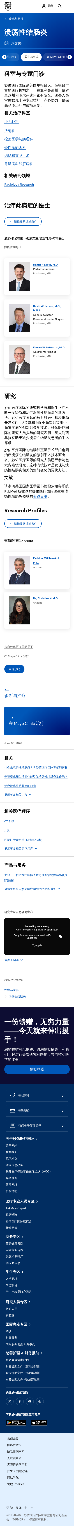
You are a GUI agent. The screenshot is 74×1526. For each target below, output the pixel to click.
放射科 (9, 131)
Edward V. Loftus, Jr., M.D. (49, 347)
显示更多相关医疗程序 (18, 848)
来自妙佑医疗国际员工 (18, 647)
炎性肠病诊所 (15, 147)
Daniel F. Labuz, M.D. (45, 264)
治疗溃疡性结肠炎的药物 (20, 786)
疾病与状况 (16, 18)
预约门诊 (16, 43)
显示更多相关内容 (15, 794)
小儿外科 (11, 121)
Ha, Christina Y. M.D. (45, 598)
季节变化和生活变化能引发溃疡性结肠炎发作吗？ (36, 776)
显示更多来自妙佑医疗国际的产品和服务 (30, 889)
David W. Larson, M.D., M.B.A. (47, 308)
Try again (37, 945)
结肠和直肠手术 (16, 155)
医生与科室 (31, 56)
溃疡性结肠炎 (25, 32)
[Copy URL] (60, 936)
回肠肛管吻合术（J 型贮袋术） (24, 840)
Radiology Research (19, 184)
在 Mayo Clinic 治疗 (16, 656)
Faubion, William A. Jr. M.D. (46, 560)
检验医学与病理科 (18, 139)
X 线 (7, 830)
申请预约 (14, 669)
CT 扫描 (9, 821)
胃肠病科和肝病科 (18, 164)
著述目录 (40, 496)
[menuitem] (31, 57)
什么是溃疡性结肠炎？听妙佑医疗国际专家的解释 (36, 767)
